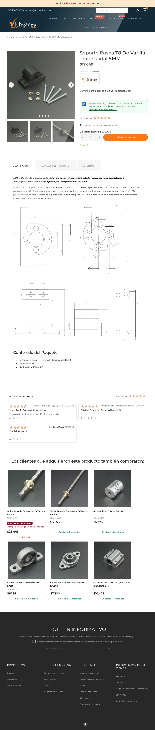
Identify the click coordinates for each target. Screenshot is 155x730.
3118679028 (121, 695)
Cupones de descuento (90, 704)
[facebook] (85, 724)
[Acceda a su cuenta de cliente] (138, 10)
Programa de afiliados (53, 692)
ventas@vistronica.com (126, 701)
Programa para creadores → (103, 109)
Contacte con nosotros (53, 673)
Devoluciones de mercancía (92, 679)
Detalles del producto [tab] (55, 166)
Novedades (12, 679)
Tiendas (46, 685)
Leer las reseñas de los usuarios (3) (100, 125)
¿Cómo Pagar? (135, 18)
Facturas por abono (88, 692)
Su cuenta (88, 665)
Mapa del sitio (49, 679)
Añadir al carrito (125, 137)
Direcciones (85, 698)
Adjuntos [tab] (88, 166)
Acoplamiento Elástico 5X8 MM (108, 511)
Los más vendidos (15, 685)
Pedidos (83, 685)
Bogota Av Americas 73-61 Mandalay (132, 689)
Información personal (89, 673)
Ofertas (10, 673)
